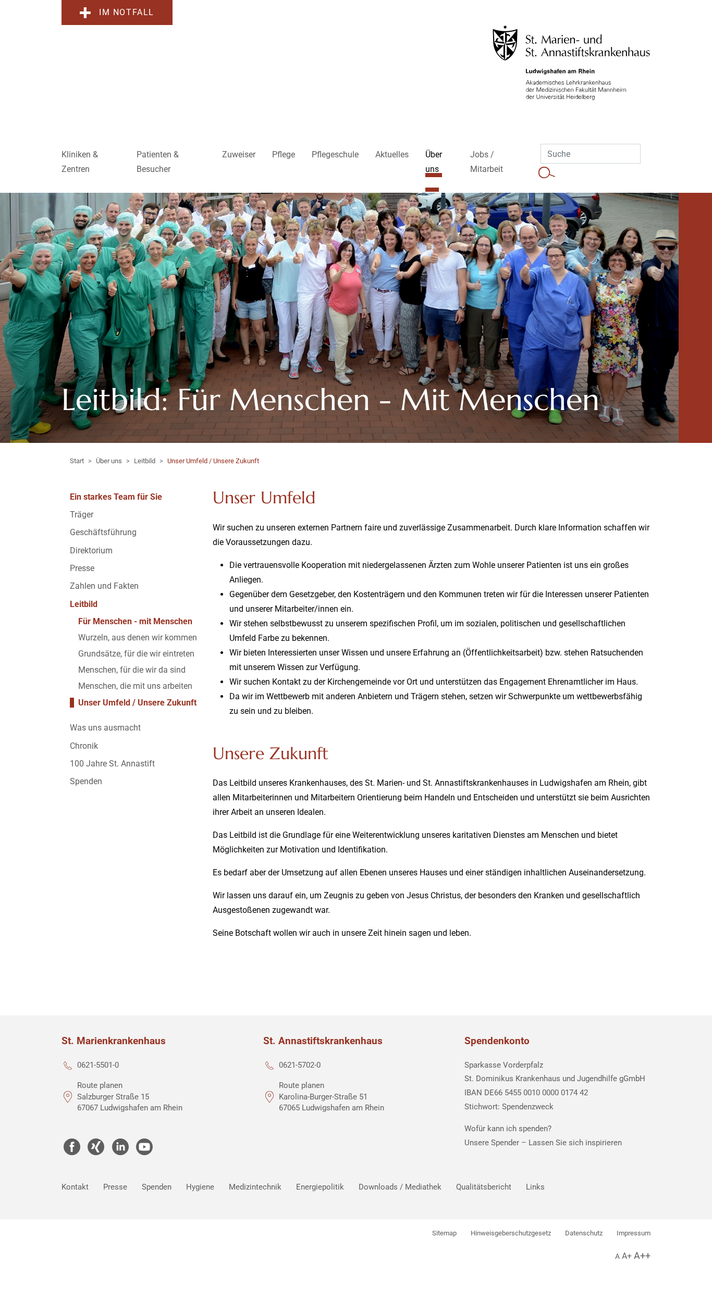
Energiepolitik (320, 1187)
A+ (627, 1256)
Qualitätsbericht (483, 1187)
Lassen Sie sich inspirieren (575, 1142)
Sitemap (444, 1233)
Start (77, 461)
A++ (642, 1255)
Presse (115, 1187)
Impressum (633, 1233)
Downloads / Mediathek (400, 1187)
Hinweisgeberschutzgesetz (511, 1233)
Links (535, 1187)
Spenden (156, 1187)
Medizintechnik (255, 1187)
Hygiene (200, 1187)
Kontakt (75, 1187)
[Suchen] (546, 172)
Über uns (109, 461)
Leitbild (144, 461)
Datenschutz (584, 1233)
